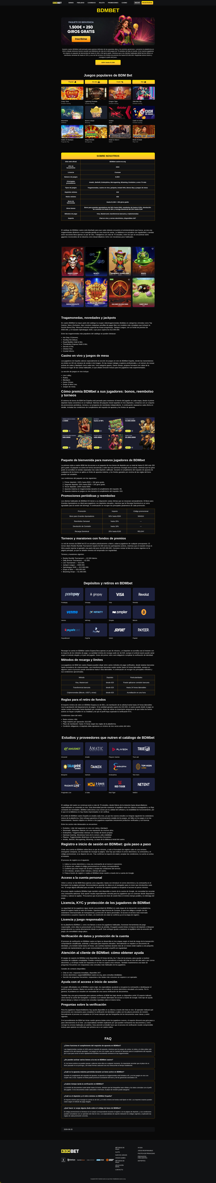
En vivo (94, 82)
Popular (71, 82)
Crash (118, 82)
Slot (142, 82)
